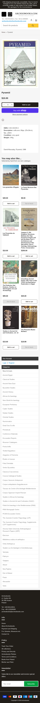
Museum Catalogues (10, 442)
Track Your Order (7, 646)
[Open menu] (4, 14)
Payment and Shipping (9, 629)
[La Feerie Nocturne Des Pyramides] (29, 175)
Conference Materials (10, 434)
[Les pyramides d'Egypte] (11, 175)
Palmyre (6, 556)
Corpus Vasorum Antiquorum (13, 480)
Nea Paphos (7, 569)
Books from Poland (8, 659)
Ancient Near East (9, 383)
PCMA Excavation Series (11, 514)
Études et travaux (9, 459)
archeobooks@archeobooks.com (14, 21)
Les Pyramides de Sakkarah (9, 234)
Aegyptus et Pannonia (10, 455)
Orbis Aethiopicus (9, 544)
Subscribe (31, 684)
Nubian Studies (8, 413)
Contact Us (5, 634)
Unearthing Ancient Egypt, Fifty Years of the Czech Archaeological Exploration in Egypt (29, 281)
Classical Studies (9, 379)
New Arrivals (7, 371)
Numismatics (7, 421)
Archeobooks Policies (9, 654)
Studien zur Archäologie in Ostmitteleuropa (17, 548)
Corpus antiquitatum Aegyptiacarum (15, 484)
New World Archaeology (11, 400)
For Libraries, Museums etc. (11, 631)
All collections (6, 649)
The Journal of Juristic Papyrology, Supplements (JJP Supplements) (19, 523)
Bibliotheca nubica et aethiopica (13, 539)
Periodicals (6, 430)
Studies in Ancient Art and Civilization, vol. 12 (10, 332)
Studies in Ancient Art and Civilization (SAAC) (18, 501)
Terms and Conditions (9, 657)
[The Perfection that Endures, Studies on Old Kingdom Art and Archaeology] (11, 272)
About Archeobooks (8, 626)
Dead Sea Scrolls (9, 425)
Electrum (6, 535)
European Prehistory (10, 404)
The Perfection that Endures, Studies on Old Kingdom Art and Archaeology (10, 288)
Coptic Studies (8, 409)
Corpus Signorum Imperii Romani (14, 493)
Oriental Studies (8, 417)
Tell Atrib (5, 552)
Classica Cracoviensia (10, 472)
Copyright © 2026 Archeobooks (20, 700)
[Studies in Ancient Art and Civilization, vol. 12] (11, 317)
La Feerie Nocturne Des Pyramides (28, 188)
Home (3, 32)
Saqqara (6, 560)
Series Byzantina (9, 467)
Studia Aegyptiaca (9, 451)
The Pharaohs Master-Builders (28, 330)
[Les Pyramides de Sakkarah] (11, 219)
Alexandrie (6, 581)
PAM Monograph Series (11, 509)
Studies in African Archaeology (13, 497)
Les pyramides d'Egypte (11, 187)
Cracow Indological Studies (12, 476)
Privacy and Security (8, 651)
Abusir (5, 565)
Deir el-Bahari (7, 573)
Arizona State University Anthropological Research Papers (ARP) (17, 530)
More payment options (20, 114)
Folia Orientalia (8, 463)
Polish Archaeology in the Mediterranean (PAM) (19, 505)
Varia (4, 586)
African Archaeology (10, 396)
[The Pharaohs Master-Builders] (29, 317)
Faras (5, 577)
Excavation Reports (9, 438)
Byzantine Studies (9, 388)
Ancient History (8, 392)
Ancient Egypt (7, 375)
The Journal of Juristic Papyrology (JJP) (17, 518)
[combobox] (20, 25)
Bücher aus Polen (8, 662)
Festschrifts (7, 446)
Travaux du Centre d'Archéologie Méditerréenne (19, 488)
